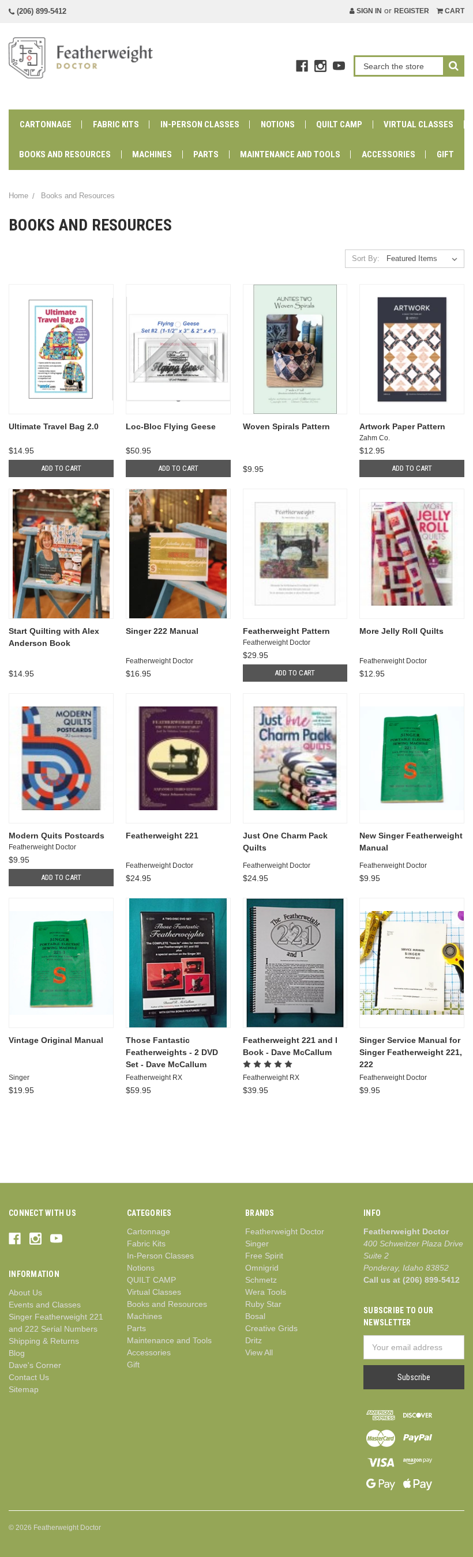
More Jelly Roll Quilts (401, 631)
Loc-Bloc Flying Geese (171, 426)
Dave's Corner (35, 1365)
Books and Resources (65, 154)
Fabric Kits (116, 124)
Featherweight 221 (162, 835)
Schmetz (261, 1279)
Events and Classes (45, 1304)
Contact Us (29, 1377)
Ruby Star (263, 1304)
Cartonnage (46, 124)
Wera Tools (265, 1292)
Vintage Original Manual (56, 1040)
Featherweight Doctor (284, 1231)
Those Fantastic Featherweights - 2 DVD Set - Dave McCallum (172, 1052)
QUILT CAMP (339, 124)
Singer (257, 1243)
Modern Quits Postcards (56, 835)
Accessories (388, 154)
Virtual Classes (418, 124)
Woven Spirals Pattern (286, 426)
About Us (25, 1292)
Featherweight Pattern (286, 631)
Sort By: (366, 258)
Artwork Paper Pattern (402, 426)
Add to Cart (61, 468)
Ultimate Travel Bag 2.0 (54, 426)
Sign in (368, 11)
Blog (17, 1353)
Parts (206, 154)
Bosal (255, 1316)
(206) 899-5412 (40, 11)
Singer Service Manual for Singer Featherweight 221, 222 (410, 1052)
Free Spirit (264, 1255)
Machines (152, 154)
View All (259, 1352)
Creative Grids (271, 1328)
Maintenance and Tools (290, 154)
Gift (445, 154)
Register (411, 11)
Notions (278, 124)
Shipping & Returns (44, 1341)
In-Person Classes (199, 124)
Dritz (253, 1340)
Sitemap (24, 1389)
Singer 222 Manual (162, 631)
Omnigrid (262, 1267)
